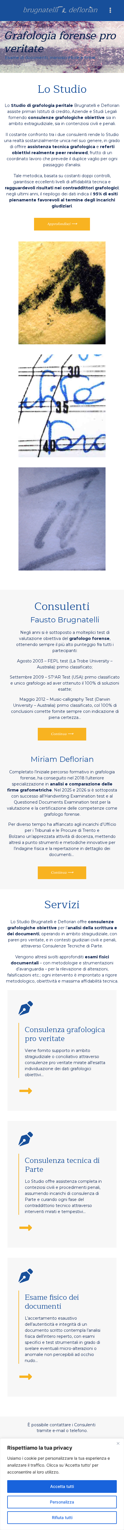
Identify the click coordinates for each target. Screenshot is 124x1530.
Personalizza (62, 1501)
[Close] (117, 1443)
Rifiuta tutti (62, 1517)
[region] (62, 1484)
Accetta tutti (62, 1486)
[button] (110, 10)
